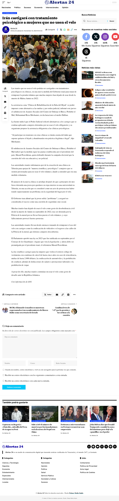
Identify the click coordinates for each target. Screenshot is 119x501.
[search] (108, 2)
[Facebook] (86, 40)
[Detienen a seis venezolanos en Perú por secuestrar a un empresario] (74, 414)
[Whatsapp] (89, 446)
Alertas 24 (13, 28)
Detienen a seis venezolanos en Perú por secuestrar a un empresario (73, 427)
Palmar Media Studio (76, 493)
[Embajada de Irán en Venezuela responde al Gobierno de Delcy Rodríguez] (87, 151)
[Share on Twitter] (61, 29)
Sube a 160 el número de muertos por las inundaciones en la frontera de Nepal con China (44, 428)
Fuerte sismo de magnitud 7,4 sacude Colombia (103, 137)
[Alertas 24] (59, 2)
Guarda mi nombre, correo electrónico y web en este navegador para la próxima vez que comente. (40, 369)
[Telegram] (93, 446)
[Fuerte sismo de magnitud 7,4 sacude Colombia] (87, 138)
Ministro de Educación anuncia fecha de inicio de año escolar (105, 105)
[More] (75, 29)
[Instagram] (105, 40)
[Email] (68, 29)
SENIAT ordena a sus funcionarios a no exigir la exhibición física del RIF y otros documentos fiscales (105, 77)
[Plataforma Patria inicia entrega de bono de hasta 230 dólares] (87, 166)
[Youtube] (97, 446)
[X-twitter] (106, 446)
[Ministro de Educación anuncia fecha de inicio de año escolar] (87, 105)
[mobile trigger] (4, 2)
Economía (99, 171)
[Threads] (86, 55)
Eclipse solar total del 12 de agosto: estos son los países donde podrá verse (105, 92)
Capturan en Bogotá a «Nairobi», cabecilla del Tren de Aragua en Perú (14, 427)
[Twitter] (95, 40)
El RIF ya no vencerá (103, 176)
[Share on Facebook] (57, 29)
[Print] (5, 113)
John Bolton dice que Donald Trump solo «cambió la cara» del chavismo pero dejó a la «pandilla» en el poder (102, 428)
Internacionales (9, 13)
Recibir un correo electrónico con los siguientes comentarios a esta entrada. (36, 375)
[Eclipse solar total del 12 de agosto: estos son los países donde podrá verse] (87, 93)
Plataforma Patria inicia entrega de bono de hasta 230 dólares (105, 165)
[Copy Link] (71, 29)
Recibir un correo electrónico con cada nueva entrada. (27, 380)
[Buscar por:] (96, 21)
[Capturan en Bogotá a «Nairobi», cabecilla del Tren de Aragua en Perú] (15, 414)
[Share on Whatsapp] (64, 29)
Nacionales (100, 85)
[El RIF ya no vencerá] (87, 178)
